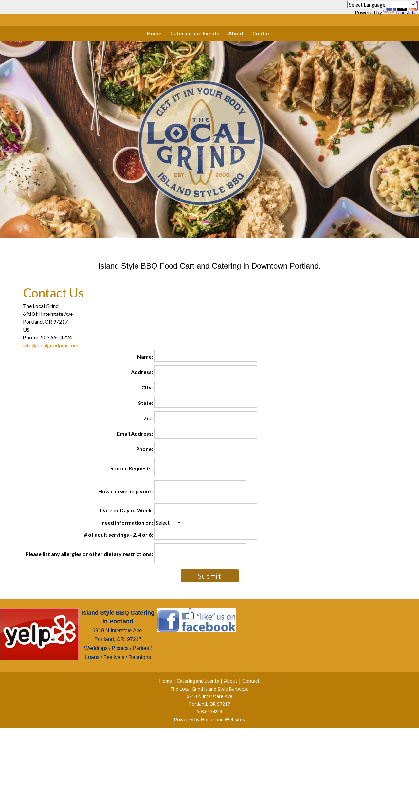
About (236, 33)
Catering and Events (194, 33)
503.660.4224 (209, 711)
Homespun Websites (223, 719)
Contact (262, 33)
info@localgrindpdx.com (50, 345)
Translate (405, 12)
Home (154, 33)
